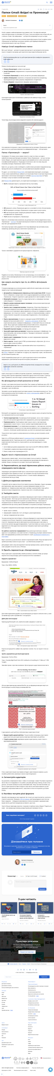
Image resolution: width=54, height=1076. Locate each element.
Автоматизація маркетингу (34, 992)
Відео (29, 1053)
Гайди (29, 1043)
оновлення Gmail (29, 438)
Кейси (29, 1041)
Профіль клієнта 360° (33, 1001)
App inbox (4, 1000)
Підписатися (36, 852)
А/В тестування (31, 1017)
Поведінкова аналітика (33, 1003)
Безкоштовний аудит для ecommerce (10, 987)
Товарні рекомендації (33, 1010)
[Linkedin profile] (22, 20)
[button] (50, 1070)
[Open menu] (51, 2)
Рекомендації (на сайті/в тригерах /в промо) (38, 986)
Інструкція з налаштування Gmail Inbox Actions (43, 917)
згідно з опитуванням (33, 393)
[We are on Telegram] (33, 969)
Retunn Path (20, 172)
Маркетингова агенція (33, 1034)
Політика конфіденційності (22, 1067)
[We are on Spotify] (36, 969)
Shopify (3, 1029)
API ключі (4, 1046)
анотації (13, 222)
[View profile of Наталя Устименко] (3, 20)
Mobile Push (4, 998)
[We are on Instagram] (18, 969)
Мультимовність (32, 988)
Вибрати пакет (5, 1024)
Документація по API (6, 1042)
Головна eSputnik (13, 964)
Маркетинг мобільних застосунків (36, 994)
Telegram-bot (4, 1006)
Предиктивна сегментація (34, 1011)
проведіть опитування (31, 321)
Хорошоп (4, 1037)
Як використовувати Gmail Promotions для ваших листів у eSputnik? (27, 917)
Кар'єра (30, 1032)
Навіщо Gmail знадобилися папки (10, 27)
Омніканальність (32, 990)
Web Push (4, 996)
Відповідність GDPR (6, 1070)
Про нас (30, 1024)
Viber (3, 1008)
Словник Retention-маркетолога (35, 1047)
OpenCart (4, 1033)
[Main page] (6, 2)
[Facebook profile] (19, 20)
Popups (3, 1004)
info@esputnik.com (31, 972)
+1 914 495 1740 (19, 972)
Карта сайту (33, 1070)
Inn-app (3, 1002)
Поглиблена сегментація (33, 1005)
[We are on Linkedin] (24, 969)
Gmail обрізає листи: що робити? (8, 916)
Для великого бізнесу (7, 985)
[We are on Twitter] (27, 969)
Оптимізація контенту (33, 1015)
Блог (20, 964)
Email (3, 16)
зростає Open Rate (36, 176)
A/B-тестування (24, 799)
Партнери (30, 1030)
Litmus (6, 352)
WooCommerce (5, 1031)
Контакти (30, 1026)
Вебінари (30, 1051)
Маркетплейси (12, 16)
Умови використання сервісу (20, 1070)
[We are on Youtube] (30, 969)
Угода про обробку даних (38, 1067)
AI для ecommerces (32, 1019)
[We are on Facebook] (21, 969)
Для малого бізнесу (6, 983)
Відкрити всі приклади (27, 952)
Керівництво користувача (8, 1044)
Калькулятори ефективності (34, 1049)
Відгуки (30, 1028)
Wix (2, 1035)
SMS (3, 994)
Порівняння (22, 16)
